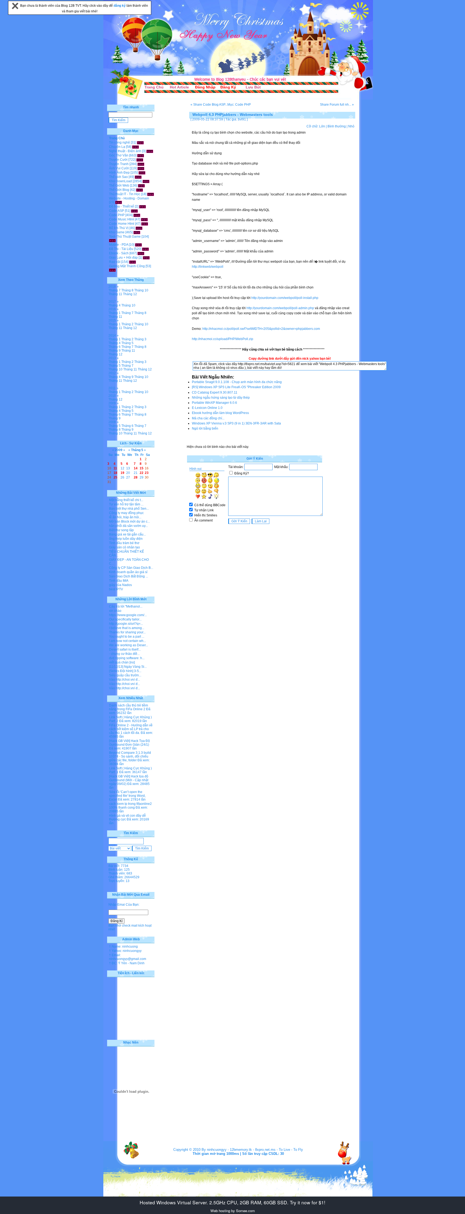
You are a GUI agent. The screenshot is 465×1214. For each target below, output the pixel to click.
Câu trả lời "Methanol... (125, 606)
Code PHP (117, 215)
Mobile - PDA (118, 245)
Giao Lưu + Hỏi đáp (123, 257)
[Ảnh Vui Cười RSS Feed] (141, 168)
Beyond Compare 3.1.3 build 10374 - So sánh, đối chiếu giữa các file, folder (130, 756)
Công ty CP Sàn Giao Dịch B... (131, 568)
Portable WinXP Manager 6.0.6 (214, 403)
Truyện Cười (118, 160)
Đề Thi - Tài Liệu (121, 249)
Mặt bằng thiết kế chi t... (126, 500)
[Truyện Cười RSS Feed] (139, 160)
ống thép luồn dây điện (126, 539)
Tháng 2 (127, 324)
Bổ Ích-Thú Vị (119, 228)
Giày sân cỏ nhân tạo (124, 547)
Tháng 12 (130, 294)
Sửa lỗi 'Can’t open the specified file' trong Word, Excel (127, 795)
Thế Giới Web (119, 185)
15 (141, 468)
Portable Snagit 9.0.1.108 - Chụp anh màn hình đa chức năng (237, 382)
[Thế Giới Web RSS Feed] (141, 185)
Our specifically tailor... (125, 619)
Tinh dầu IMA (118, 581)
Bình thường (336, 126)
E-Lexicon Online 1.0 (207, 408)
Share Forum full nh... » (337, 104)
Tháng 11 (115, 294)
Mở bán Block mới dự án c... (129, 521)
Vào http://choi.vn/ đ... (124, 679)
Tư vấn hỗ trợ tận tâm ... (126, 504)
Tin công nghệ (119, 142)
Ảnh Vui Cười (119, 168)
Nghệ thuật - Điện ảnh (125, 151)
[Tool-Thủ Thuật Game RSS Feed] (112, 240)
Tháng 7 (114, 290)
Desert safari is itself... (125, 649)
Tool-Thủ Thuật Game (125, 236)
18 (115, 473)
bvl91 (242, 119)
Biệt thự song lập (121, 530)
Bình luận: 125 (119, 870)
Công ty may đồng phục (126, 513)
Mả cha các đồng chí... (208, 418)
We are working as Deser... (128, 645)
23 (147, 473)
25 (115, 477)
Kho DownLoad (120, 181)
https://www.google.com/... (128, 615)
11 (115, 468)
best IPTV (116, 589)
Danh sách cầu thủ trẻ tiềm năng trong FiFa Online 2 (128, 707)
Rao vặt (114, 262)
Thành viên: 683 (120, 873)
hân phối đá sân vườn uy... (128, 526)
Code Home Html (121, 224)
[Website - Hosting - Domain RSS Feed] (118, 202)
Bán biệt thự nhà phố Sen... (129, 508)
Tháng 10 (141, 290)
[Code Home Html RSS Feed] (144, 224)
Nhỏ (351, 126)
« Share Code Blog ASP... (209, 104)
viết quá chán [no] (122, 662)
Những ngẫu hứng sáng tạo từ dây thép (221, 397)
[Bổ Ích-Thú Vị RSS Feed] (139, 228)
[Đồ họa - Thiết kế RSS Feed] (142, 206)
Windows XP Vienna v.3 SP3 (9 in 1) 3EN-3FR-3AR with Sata (236, 423)
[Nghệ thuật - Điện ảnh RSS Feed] (149, 151)
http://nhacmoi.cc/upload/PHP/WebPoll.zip (222, 339)
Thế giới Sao (118, 177)
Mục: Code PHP (239, 104)
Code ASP (116, 211)
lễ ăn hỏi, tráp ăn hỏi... (125, 517)
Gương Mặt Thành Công (127, 266)
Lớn (322, 126)
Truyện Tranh (119, 164)
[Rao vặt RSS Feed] (132, 262)
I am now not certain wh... (127, 641)
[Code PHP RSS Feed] (136, 215)
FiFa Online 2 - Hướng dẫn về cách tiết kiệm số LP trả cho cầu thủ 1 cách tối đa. (131, 729)
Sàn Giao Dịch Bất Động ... (128, 576)
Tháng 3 (140, 339)
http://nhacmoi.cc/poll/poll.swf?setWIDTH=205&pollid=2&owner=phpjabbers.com (261, 329)
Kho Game (117, 232)
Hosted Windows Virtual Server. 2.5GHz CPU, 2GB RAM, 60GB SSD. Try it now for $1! (232, 1202)
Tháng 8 (127, 290)
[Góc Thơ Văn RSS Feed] (140, 155)
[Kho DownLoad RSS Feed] (146, 181)
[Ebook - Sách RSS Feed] (141, 253)
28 (136, 477)
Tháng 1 (114, 313)
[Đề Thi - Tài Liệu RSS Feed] (145, 249)
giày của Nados (120, 585)
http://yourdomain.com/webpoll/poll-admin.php (280, 308)
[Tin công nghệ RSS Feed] (140, 142)
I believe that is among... (126, 628)
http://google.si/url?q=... (126, 624)
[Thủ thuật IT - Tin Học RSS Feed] (150, 194)
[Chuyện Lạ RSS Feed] (135, 147)
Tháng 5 (127, 343)
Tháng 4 (114, 305)
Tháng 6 (114, 347)
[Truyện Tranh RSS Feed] (141, 164)
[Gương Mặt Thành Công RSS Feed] (112, 270)
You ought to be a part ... (126, 636)
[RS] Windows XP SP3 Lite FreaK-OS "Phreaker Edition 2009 (236, 387)
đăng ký (120, 6)
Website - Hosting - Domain (129, 198)
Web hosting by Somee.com (232, 1210)
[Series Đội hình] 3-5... (125, 671)
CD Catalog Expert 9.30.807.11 (214, 392)
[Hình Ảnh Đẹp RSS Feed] (142, 172)
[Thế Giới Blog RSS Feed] (139, 190)
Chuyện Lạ (117, 147)
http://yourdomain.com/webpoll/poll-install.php (284, 298)
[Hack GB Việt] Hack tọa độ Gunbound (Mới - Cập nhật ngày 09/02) (128, 780)
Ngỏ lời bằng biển (205, 428)
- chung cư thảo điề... (124, 654)
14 (136, 468)
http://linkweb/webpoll (207, 267)
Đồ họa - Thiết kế (121, 206)
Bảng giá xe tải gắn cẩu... (127, 534)
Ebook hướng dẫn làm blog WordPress (220, 413)
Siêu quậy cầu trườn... (125, 675)
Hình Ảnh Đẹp (119, 172)
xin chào (115, 611)
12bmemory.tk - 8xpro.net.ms (253, 1150)
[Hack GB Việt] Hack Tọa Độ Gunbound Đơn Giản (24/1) (129, 743)
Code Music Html (121, 219)
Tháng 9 (114, 350)
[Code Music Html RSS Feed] (144, 219)
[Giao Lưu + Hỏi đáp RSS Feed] (146, 257)
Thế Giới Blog (119, 190)
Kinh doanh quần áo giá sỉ (128, 572)
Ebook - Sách (119, 253)
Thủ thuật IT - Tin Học (124, 194)
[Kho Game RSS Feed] (136, 232)
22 (141, 473)
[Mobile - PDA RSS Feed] (138, 245)
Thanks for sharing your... (127, 632)
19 (122, 473)
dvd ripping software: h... (127, 658)
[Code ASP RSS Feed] (134, 211)
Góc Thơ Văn (118, 155)
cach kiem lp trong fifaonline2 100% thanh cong (130, 805)
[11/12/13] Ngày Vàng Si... (128, 667)
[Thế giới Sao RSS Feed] (138, 177)
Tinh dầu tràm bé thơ (124, 543)
